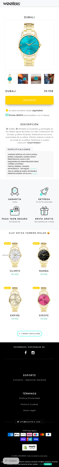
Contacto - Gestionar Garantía (29, 380)
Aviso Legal (29, 410)
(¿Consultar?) (33, 168)
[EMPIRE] (15, 299)
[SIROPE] (44, 299)
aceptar (47, 464)
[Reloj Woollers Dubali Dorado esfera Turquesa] (23, 79)
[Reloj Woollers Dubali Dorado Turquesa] (36, 79)
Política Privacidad (29, 398)
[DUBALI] (10, 79)
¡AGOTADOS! (29, 100)
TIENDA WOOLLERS (30, 334)
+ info (40, 464)
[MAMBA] (44, 254)
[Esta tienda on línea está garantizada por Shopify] (29, 447)
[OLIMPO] (15, 254)
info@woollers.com (30, 422)
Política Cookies (29, 404)
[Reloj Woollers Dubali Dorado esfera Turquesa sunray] (49, 79)
